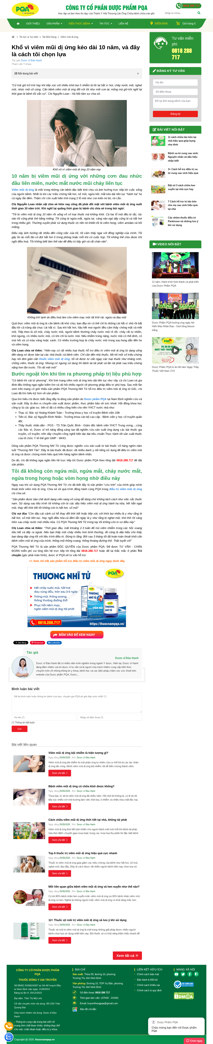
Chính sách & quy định (149, 990)
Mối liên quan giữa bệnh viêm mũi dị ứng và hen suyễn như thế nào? (93, 886)
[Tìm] (198, 13)
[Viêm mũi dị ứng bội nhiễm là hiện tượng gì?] (29, 764)
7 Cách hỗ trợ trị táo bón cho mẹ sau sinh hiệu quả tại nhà (183, 205)
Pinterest (38, 642)
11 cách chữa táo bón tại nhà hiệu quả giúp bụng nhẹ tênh (182, 141)
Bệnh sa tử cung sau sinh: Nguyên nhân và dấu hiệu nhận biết (183, 157)
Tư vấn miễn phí (182, 41)
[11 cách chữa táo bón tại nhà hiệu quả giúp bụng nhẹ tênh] (158, 141)
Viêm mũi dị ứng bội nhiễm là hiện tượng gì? (78, 752)
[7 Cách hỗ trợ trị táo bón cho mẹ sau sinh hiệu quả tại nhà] (158, 205)
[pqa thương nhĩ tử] (77, 633)
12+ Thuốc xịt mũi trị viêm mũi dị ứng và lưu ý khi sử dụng (87, 920)
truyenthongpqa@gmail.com (102, 1003)
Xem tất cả (125, 955)
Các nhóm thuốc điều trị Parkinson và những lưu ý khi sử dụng (183, 221)
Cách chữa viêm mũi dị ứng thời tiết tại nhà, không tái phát (87, 819)
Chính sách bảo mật (148, 974)
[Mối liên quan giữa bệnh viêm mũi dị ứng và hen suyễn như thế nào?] (29, 897)
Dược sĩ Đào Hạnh (31, 60)
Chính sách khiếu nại (148, 985)
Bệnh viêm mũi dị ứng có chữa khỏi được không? (81, 786)
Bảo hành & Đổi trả (147, 979)
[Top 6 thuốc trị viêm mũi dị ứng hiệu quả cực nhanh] (29, 864)
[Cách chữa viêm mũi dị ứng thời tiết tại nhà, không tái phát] (29, 830)
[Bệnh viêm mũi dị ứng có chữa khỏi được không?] (29, 797)
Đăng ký (175, 113)
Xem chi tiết (58, 773)
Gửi (19, 729)
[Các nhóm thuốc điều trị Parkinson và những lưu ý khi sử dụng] (158, 221)
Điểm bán (161, 23)
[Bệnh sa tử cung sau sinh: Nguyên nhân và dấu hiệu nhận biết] (158, 157)
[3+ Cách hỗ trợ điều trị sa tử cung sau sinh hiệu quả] (158, 173)
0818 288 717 (182, 53)
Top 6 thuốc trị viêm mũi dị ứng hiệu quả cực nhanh (82, 853)
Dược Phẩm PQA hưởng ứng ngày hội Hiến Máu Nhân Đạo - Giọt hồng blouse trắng (173, 326)
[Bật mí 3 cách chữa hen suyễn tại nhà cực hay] (158, 189)
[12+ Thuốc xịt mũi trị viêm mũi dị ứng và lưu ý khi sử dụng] (29, 931)
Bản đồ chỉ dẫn (88, 1009)
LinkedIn (55, 642)
